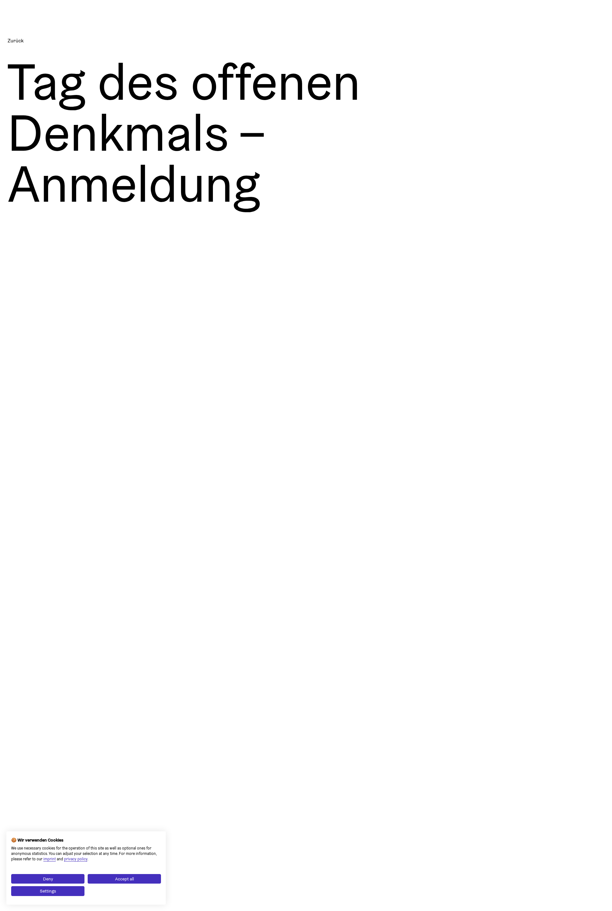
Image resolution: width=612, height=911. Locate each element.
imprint (49, 859)
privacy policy (75, 859)
